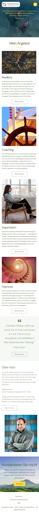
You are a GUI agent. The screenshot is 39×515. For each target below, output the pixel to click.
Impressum (19, 496)
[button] (19, 101)
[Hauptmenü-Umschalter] (35, 4)
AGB (18, 503)
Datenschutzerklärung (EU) (19, 500)
